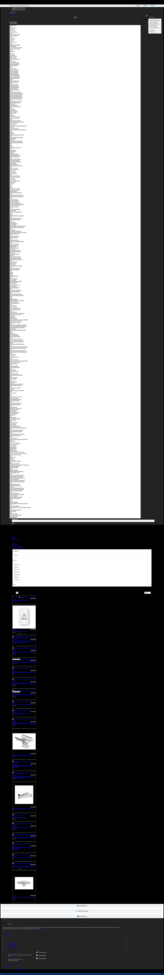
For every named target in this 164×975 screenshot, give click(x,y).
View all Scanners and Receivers (17, 481)
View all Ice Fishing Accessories (17, 215)
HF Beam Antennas (14, 84)
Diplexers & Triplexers (14, 74)
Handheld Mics (13, 150)
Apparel (11, 332)
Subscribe (145, 5)
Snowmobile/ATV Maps (15, 418)
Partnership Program (83, 905)
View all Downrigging (14, 233)
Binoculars (12, 382)
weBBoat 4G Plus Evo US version (20, 600)
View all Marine (13, 173)
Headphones (12, 317)
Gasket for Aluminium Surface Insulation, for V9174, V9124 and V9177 (23, 777)
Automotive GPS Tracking (15, 399)
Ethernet (11, 272)
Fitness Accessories (14, 373)
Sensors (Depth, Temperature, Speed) (18, 232)
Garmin (14, 846)
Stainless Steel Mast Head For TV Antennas (23, 808)
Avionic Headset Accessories (16, 497)
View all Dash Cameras (15, 404)
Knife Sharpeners (13, 377)
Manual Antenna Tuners (15, 102)
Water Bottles (13, 370)
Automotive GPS (13, 407)
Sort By (142, 592)
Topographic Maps (14, 366)
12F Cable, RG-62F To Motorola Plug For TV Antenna (23, 828)
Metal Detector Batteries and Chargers (18, 325)
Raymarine (15, 836)
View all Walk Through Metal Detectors (18, 352)
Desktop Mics (13, 151)
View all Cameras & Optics (15, 385)
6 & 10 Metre (12, 55)
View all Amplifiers (14, 65)
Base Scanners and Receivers (16, 476)
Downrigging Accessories (15, 231)
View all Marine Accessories (16, 259)
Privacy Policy (5, 966)
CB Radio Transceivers (15, 463)
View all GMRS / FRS (14, 472)
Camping (12, 389)
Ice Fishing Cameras (14, 200)
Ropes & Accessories (14, 335)
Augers (11, 214)
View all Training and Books (16, 165)
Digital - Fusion (13, 57)
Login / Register (13, 14)
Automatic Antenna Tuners (16, 101)
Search (9, 941)
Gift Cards (152, 5)
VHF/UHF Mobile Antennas (16, 95)
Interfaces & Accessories (15, 120)
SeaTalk (11, 274)
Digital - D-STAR (13, 56)
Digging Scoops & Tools (15, 314)
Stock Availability (153, 22)
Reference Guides (13, 164)
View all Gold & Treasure (15, 322)
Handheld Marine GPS (15, 190)
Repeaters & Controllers (15, 45)
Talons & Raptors (13, 223)
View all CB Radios (14, 467)
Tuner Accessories (14, 105)
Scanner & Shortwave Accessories (17, 480)
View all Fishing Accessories (16, 265)
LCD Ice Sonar (13, 210)
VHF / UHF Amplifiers (14, 63)
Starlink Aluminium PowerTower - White (22, 755)
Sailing (11, 187)
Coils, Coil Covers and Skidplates (17, 313)
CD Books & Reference (15, 160)
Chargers (12, 132)
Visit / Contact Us (13, 36)
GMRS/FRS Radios (14, 470)
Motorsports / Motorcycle (15, 408)
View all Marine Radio (14, 287)
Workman (14, 650)
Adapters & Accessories (15, 155)
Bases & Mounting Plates (15, 510)
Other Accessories (14, 516)
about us (43, 928)
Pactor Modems (13, 286)
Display (14, 592)
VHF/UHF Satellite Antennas (16, 96)
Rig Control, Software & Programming (18, 125)
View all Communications (15, 454)
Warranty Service (153, 25)
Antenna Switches (14, 73)
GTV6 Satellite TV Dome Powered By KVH (22, 857)
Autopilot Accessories (14, 236)
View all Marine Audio (14, 303)
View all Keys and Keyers (15, 147)
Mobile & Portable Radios (15, 485)
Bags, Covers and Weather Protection (18, 326)
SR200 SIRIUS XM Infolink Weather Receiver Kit (24, 837)
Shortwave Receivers (14, 479)
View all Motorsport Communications (18, 427)
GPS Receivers (13, 411)
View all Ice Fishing (14, 206)
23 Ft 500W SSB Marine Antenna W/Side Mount (24, 662)
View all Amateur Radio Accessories (18, 129)
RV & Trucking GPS (14, 409)
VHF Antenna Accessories (15, 290)
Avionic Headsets (13, 495)
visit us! (12, 956)
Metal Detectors (13, 312)
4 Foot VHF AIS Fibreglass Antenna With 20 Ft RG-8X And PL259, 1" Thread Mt (23, 641)
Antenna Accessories (14, 81)
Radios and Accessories (15, 426)
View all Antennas (14, 82)
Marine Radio (14, 538)
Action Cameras (13, 381)
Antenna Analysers (14, 70)
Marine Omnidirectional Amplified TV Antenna (23, 866)
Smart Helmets (13, 423)
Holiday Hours (18, 963)
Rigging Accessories (14, 245)
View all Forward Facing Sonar (16, 196)
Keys (11, 145)
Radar (11, 185)
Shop (75, 17)
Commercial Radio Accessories (17, 488)
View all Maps (13, 420)
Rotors (11, 79)
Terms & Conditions (6, 965)
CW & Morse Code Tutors (15, 161)
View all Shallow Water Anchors (17, 227)
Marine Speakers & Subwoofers (17, 300)
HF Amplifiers (13, 61)
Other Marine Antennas (16, 539)
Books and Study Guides (15, 159)
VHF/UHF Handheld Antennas (16, 93)
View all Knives (13, 379)
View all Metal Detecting (15, 309)
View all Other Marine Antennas (17, 295)
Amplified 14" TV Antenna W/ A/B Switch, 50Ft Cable (23, 898)
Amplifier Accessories (14, 64)
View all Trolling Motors (15, 219)
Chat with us (152, 31)
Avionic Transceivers (14, 493)
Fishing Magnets (13, 334)
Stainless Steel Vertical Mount (20, 817)
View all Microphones (14, 156)
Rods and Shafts (13, 318)
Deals (13, 523)
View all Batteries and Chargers (17, 134)
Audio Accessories (14, 301)
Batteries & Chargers (14, 248)
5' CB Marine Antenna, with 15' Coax (21, 713)
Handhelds (12, 51)
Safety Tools (12, 264)
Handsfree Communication (16, 281)
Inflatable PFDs (13, 246)
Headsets (12, 152)
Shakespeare (15, 639)
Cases (11, 119)
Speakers (12, 127)
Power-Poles (12, 222)
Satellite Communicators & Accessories (18, 439)
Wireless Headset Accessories (16, 430)
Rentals (11, 343)
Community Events (83, 916)
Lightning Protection (14, 78)
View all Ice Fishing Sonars (16, 212)
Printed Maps (13, 163)
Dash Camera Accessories (15, 403)
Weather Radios (13, 448)
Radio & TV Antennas (14, 506)
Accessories (12, 115)
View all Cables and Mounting (16, 142)
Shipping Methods (12, 943)
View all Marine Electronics (16, 192)
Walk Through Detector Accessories (18, 350)
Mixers (11, 458)
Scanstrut (14, 754)
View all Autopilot (13, 237)
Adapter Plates (13, 224)
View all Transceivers (14, 59)
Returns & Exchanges (154, 23)
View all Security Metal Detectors (17, 344)
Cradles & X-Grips (13, 513)
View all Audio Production (15, 461)
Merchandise (12, 328)
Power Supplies (13, 110)
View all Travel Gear (14, 371)
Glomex (14, 598)
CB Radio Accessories (14, 466)
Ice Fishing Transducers (15, 203)
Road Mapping (13, 417)
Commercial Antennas (15, 484)
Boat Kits (12, 255)
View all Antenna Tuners (15, 106)
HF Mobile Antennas (14, 86)
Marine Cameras (13, 191)
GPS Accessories (13, 413)
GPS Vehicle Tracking (14, 412)
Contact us (152, 30)
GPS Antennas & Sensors (15, 256)
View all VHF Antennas (15, 291)
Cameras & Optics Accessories (16, 384)
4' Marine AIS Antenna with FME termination (23, 704)
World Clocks (13, 449)
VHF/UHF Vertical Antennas (16, 97)
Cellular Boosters (13, 450)
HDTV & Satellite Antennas (16, 294)
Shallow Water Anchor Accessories (17, 226)
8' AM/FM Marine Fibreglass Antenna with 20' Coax (23, 695)
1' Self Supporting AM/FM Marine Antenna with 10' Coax (23, 684)
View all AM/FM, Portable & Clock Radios (19, 503)
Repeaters (12, 486)
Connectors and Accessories (16, 141)
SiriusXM (14, 721)
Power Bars (12, 109)
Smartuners (12, 104)
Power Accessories (14, 111)
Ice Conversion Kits (14, 201)
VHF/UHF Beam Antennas (15, 92)
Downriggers (12, 230)
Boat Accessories (13, 262)
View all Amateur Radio (15, 48)
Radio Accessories (14, 502)
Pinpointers (12, 316)
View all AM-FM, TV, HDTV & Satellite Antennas (20, 507)
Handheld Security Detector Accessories (19, 346)
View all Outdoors (14, 363)
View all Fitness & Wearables (16, 375)
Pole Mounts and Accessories (16, 195)
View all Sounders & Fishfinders (17, 241)
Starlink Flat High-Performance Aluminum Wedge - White (22, 766)
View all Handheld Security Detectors (18, 348)
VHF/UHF (12, 54)
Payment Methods (154, 27)
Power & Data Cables (14, 254)
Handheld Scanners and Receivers (17, 477)
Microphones (13, 457)
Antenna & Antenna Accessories (17, 475)
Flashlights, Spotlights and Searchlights (19, 361)
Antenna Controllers (14, 72)
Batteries (12, 133)
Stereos (11, 298)
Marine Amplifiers (14, 299)
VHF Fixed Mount (13, 278)
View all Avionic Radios (15, 498)
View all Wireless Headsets (16, 431)
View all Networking (14, 276)
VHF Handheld (13, 280)
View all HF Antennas (14, 89)
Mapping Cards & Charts (15, 251)
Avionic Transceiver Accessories (17, 494)
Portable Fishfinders (14, 240)
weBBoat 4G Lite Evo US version (20, 631)
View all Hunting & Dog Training (17, 390)
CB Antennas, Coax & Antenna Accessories (19, 465)
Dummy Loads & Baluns (15, 77)
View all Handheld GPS (15, 367)
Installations (14, 519)
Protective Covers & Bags (15, 258)
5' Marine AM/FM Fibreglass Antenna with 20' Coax (23, 673)
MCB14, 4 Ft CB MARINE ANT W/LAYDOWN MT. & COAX (24, 653)
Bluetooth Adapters (14, 154)
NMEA (11, 273)
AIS (10, 186)
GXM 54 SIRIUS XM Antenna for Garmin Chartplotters (22, 848)
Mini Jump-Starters (14, 398)
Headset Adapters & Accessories (17, 434)
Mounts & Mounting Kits (15, 250)
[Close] (147, 22)
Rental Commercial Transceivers (17, 489)
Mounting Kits (13, 511)
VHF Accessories (13, 282)
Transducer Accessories (15, 268)
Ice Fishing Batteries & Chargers (17, 204)
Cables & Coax (13, 138)
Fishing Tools (13, 263)
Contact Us (137, 5)
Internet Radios (13, 447)
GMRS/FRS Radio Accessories (16, 471)
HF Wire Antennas (14, 88)
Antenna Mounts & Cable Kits (16, 137)
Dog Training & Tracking (15, 388)
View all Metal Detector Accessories (18, 330)
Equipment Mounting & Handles (17, 122)
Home (13, 536)
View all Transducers (14, 269)
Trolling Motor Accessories (16, 218)
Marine (13, 537)
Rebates (5, 933)
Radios (11, 501)
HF (10, 52)
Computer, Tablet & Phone (15, 515)
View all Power (13, 113)
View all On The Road (14, 400)
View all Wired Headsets (15, 435)
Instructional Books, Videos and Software (19, 319)
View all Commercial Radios (16, 490)
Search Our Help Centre (155, 20)
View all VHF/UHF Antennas (16, 98)
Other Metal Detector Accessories (17, 327)
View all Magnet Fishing (15, 336)
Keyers (11, 146)
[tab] (82, 543)
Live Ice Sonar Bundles (15, 209)
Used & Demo (6, 934)
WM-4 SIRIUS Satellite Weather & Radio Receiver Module (24, 724)
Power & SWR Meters (14, 75)
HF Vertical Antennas (14, 87)
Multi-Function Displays (15, 176)
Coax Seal (12, 140)
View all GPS (12, 414)
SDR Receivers (13, 46)
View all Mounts (13, 517)
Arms (11, 512)
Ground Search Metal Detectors (17, 341)
